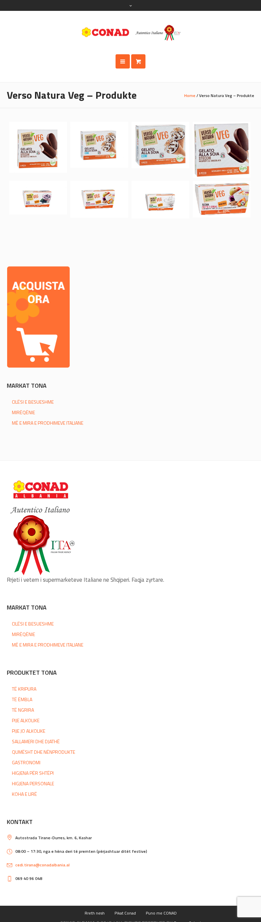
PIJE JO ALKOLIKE (28, 730)
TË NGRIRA (23, 709)
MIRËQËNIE (23, 412)
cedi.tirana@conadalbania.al (42, 865)
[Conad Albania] (130, 32)
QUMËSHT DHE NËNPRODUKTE (43, 751)
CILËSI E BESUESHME (33, 401)
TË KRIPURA (24, 688)
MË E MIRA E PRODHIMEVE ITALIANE (47, 422)
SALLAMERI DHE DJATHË (36, 741)
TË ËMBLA (22, 699)
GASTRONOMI (26, 762)
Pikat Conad (125, 913)
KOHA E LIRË (24, 794)
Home (189, 95)
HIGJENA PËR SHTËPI (33, 772)
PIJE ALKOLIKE (25, 720)
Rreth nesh (95, 913)
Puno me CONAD (161, 913)
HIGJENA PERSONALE (33, 783)
